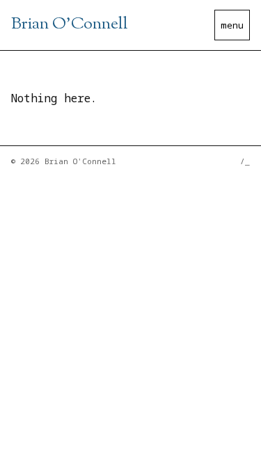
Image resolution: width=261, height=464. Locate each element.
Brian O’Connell (69, 24)
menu (232, 25)
